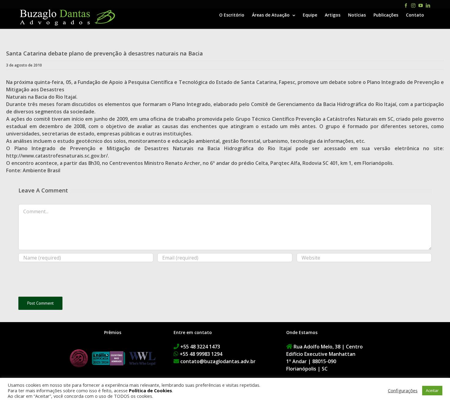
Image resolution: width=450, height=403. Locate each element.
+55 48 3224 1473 (200, 346)
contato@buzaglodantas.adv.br (218, 361)
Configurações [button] (403, 390)
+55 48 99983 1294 (201, 354)
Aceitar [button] (432, 390)
